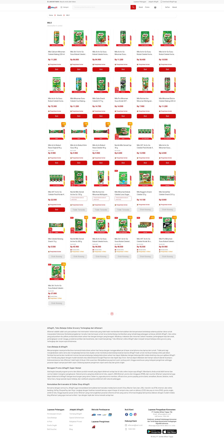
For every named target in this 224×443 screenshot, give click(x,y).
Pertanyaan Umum (54, 414)
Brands (59, 15)
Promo (147, 7)
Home (51, 15)
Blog (71, 429)
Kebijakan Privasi (75, 421)
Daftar (167, 7)
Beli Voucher (52, 429)
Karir (71, 425)
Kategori (65, 7)
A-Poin (49, 421)
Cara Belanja (52, 418)
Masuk (174, 7)
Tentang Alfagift (75, 414)
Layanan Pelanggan (140, 2)
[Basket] (155, 7)
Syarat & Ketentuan (76, 418)
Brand (141, 7)
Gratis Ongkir (52, 425)
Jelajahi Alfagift (153, 2)
